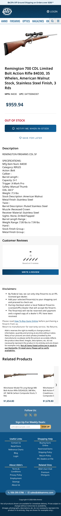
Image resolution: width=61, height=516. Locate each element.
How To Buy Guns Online (26, 321)
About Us (16, 485)
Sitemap (16, 481)
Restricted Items (45, 448)
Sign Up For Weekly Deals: (30, 422)
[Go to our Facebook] (26, 415)
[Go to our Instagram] (35, 415)
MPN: (8, 94)
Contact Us (16, 442)
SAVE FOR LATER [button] (32, 138)
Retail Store (16, 446)
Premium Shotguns (45, 473)
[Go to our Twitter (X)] (30, 415)
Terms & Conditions (16, 470)
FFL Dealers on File (45, 458)
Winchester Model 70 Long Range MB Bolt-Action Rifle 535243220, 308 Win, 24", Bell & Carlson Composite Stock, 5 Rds (20, 391)
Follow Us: (30, 410)
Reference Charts (15, 449)
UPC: (22, 94)
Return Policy (45, 455)
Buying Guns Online (45, 444)
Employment (16, 478)
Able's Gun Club (45, 468)
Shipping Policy (45, 452)
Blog (16, 453)
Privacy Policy (16, 475)
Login (15, 456)
